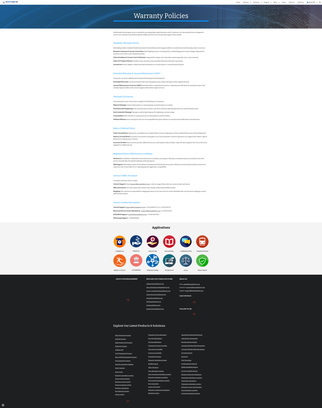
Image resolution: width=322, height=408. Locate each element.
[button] (320, 2)
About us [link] (291, 2)
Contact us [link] (300, 2)
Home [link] (238, 2)
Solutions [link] (256, 2)
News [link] (275, 2)
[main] (161, 16)
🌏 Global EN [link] (311, 2)
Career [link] (284, 2)
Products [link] (246, 2)
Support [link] (266, 2)
